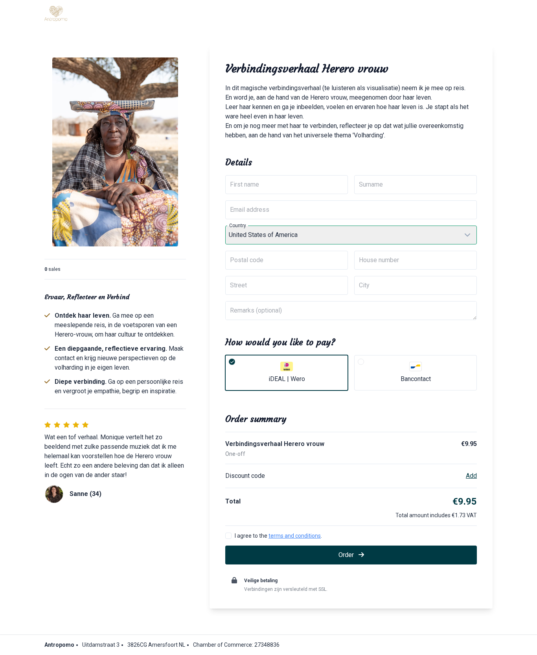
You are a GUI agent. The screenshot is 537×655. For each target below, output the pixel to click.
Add (471, 475)
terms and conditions (294, 536)
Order (346, 555)
